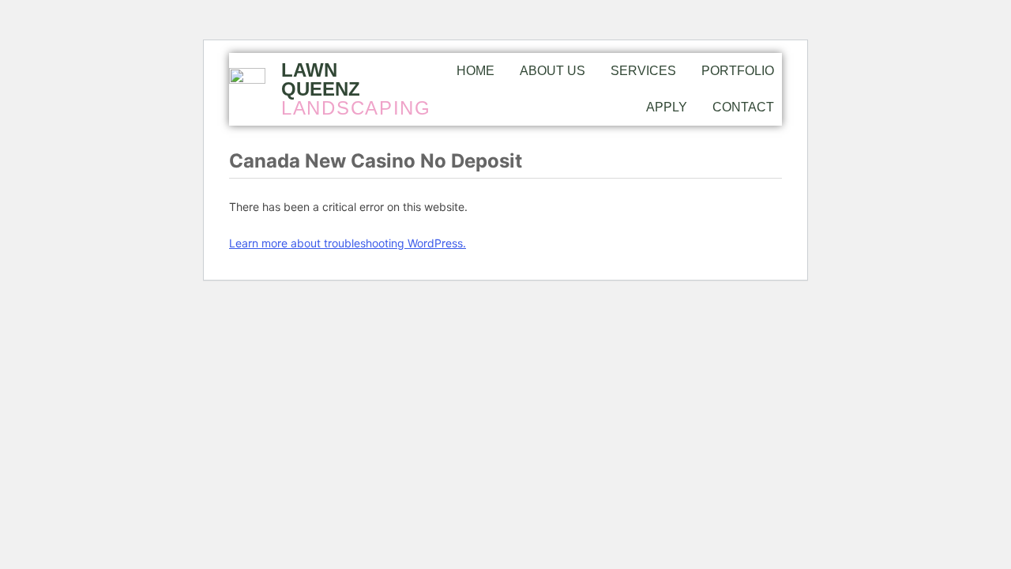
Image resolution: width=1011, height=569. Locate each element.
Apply (666, 107)
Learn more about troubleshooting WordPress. (347, 243)
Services (643, 70)
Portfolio (737, 70)
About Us (552, 70)
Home (475, 70)
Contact (743, 107)
